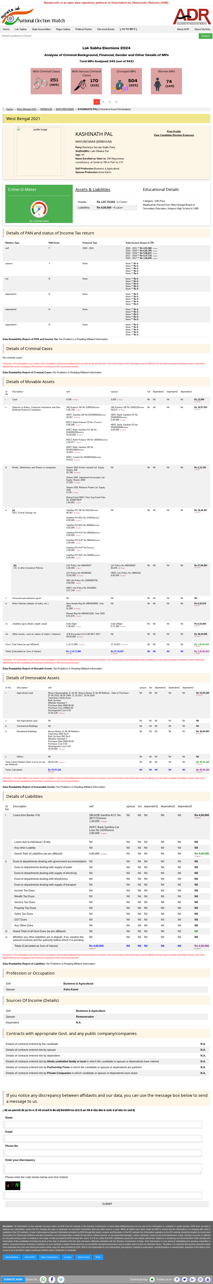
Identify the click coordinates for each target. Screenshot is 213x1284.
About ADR (183, 29)
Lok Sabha (20, 29)
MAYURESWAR (65, 109)
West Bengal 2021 (27, 109)
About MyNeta (202, 29)
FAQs (98, 1257)
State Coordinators (49, 1257)
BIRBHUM (46, 109)
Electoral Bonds (105, 29)
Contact (67, 1257)
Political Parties (83, 29)
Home (6, 29)
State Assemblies (41, 29)
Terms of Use (83, 1257)
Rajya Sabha (63, 29)
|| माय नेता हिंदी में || (128, 29)
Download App (138, 1279)
